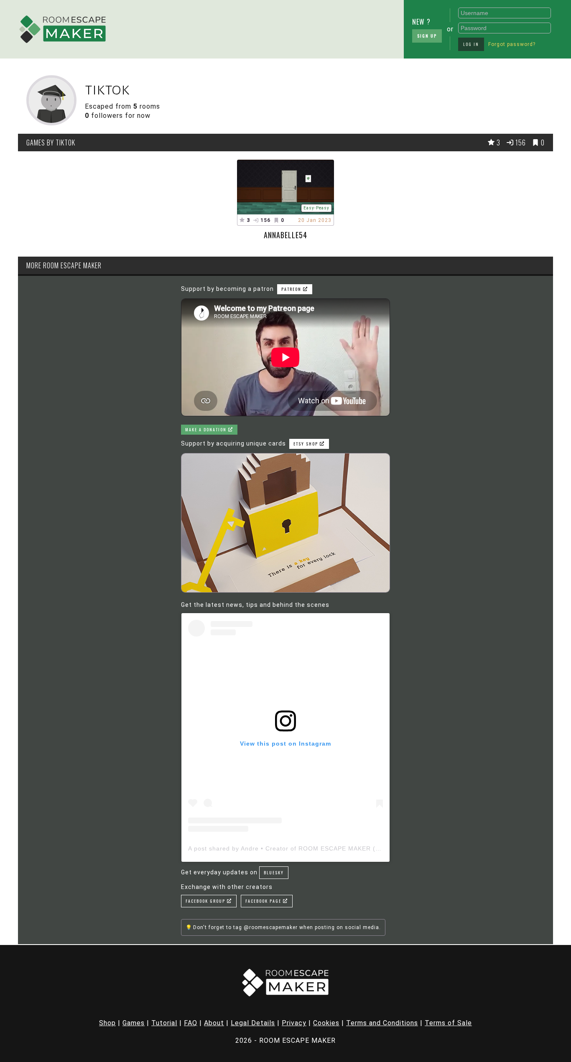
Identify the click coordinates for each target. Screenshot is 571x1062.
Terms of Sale (448, 1023)
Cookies (326, 1023)
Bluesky (274, 872)
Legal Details (253, 1023)
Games (133, 1023)
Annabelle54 (285, 234)
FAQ (190, 1023)
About (214, 1023)
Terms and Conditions (382, 1023)
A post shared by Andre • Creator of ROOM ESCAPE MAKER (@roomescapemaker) (314, 848)
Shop (107, 1023)
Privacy (294, 1023)
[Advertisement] (180, 27)
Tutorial (164, 1023)
